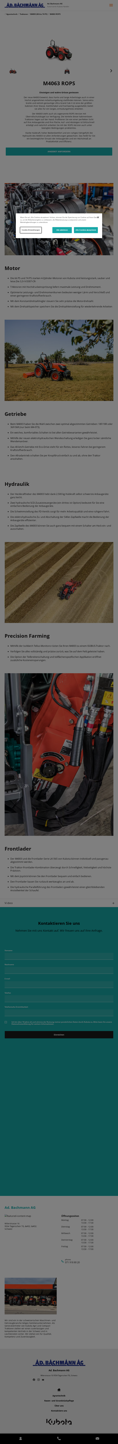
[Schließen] (98, 217)
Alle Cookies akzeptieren (86, 230)
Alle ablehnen (62, 230)
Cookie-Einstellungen (31, 230)
